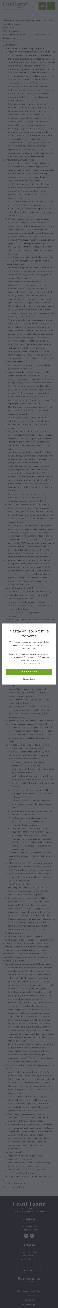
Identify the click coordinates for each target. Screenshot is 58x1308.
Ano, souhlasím (29, 671)
